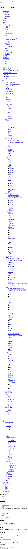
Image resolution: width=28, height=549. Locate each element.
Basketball (10, 164)
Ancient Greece (9, 155)
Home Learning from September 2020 (9, 422)
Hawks (8, 451)
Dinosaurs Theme (10, 458)
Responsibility (6, 485)
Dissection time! (11, 359)
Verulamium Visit (10, 118)
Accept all (4, 548)
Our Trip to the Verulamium (12, 233)
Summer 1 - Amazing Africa (11, 151)
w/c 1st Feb (9, 429)
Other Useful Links (5, 74)
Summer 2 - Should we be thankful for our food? (11, 85)
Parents (2, 65)
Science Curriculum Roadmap (9, 33)
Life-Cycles (7, 120)
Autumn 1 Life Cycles (10, 235)
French (10, 300)
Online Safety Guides (7, 54)
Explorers (9, 275)
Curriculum (4, 23)
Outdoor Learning (11, 206)
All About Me (7, 87)
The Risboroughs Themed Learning (12, 465)
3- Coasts (7, 130)
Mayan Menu (9, 129)
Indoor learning (11, 201)
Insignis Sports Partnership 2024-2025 (10, 39)
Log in (2, 492)
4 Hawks (7, 157)
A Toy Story (7, 88)
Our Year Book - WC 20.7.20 (11, 448)
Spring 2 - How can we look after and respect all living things (15, 141)
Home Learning (9, 329)
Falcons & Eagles (8, 461)
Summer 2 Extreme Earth (10, 239)
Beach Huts (10, 319)
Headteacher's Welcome (6, 11)
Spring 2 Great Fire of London (9, 93)
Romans (8, 356)
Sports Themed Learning (10, 467)
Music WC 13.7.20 (10, 447)
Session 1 (7, 480)
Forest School (6, 48)
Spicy (8, 397)
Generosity (6, 486)
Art (9, 299)
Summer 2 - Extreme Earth (11, 402)
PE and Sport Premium (5, 56)
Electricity (10, 252)
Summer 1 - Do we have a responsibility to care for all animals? (15, 197)
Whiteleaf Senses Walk (11, 266)
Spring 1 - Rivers (10, 400)
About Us (3, 10)
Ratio (9, 246)
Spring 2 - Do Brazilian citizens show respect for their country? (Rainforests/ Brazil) (17, 283)
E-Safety (3, 496)
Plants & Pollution (10, 355)
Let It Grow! (9, 215)
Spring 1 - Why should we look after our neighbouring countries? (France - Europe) (17, 289)
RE (9, 176)
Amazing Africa (9, 273)
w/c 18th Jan (9, 428)
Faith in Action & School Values (7, 483)
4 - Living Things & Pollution (11, 228)
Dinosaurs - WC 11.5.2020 (11, 442)
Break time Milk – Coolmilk (6, 69)
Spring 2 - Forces (10, 401)
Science (8, 105)
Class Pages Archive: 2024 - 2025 (8, 138)
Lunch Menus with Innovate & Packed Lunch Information (10, 73)
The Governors (5, 13)
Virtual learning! (8, 473)
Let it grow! (9, 346)
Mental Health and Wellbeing (6, 67)
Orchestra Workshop (11, 170)
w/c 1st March (9, 431)
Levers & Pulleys (11, 296)
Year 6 (8, 42)
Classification (9, 131)
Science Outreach (10, 117)
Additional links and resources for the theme (11, 437)
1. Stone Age (9, 217)
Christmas (10, 186)
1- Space (9, 378)
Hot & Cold (9, 453)
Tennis (10, 231)
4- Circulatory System (8, 132)
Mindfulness (7, 479)
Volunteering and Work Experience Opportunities (9, 62)
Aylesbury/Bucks (8, 96)
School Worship (5, 489)
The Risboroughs (10, 454)
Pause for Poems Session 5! (9, 476)
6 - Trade (9, 192)
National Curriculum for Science (10, 34)
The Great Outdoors (10, 459)
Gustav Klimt (9, 108)
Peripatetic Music (5, 75)
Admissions (4, 20)
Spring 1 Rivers (9, 237)
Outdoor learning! (11, 200)
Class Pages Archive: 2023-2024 (8, 193)
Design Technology (10, 111)
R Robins (6, 81)
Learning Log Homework (12, 295)
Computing (6, 43)
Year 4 (8, 41)
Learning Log (10, 160)
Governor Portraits (7, 14)
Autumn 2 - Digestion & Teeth (9, 104)
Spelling (7, 27)
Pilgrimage (10, 253)
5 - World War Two (10, 250)
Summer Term (9, 410)
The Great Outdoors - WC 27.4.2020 (12, 441)
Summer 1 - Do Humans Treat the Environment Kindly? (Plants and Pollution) (17, 290)
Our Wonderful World (10, 337)
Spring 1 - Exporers (10, 150)
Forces (7, 97)
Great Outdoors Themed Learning (11, 470)
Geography (10, 384)
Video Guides (7, 425)
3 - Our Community (10, 227)
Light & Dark (7, 98)
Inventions (9, 349)
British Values (4, 22)
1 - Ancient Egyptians (10, 223)
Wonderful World (10, 262)
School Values (4, 61)
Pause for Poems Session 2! (9, 474)
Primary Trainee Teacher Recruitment (7, 66)
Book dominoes (8, 478)
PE (9, 159)
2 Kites (7, 148)
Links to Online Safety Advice (8, 53)
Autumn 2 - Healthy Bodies (11, 149)
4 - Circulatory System (10, 248)
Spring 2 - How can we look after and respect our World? (14, 196)
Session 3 (7, 481)
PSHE (5, 47)
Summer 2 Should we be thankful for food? (13, 336)
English (5, 24)
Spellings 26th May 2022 (10, 373)
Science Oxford (9, 372)
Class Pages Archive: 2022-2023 (8, 256)
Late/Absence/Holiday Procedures (7, 72)
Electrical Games (9, 116)
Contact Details (5, 18)
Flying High (9, 146)
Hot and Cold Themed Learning (11, 464)
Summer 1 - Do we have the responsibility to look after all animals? (15, 142)
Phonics (7, 26)
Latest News (4, 64)
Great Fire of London (10, 345)
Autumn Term (9, 409)
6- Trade (7, 136)
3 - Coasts (9, 187)
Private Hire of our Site (6, 58)
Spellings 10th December (10, 377)
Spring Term (9, 412)
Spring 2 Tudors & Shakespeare (11, 238)
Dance (10, 298)
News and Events (4, 63)
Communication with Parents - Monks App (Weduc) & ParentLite (10, 70)
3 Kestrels (6, 95)
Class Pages (3, 504)
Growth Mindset (11, 313)
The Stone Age (9, 348)
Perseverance (6, 487)
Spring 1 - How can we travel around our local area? (14, 259)
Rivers (7, 121)
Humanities (6, 35)
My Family (9, 455)
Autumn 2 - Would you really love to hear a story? (13, 140)
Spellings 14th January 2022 (11, 376)
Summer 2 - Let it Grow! (10, 152)
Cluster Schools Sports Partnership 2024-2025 (11, 38)
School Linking (9, 109)
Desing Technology (11, 172)
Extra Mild (9, 396)
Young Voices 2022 (8, 391)
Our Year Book (9, 452)
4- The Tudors (9, 386)
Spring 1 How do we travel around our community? (14, 334)
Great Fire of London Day (12, 277)
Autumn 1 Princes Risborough (9, 91)
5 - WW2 (9, 191)
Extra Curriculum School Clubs (6, 71)
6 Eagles (7, 181)
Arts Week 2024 (11, 161)
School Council (5, 420)
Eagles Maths (9, 462)
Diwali (10, 294)
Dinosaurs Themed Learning (11, 469)
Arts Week (10, 361)
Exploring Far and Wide (10, 213)
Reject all (2, 548)
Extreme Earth (7, 123)
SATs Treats (10, 328)
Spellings (10, 254)
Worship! (7, 472)
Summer (9, 416)
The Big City (7, 90)
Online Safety (4, 51)
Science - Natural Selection (12, 380)
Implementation (8, 44)
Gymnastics (9, 106)
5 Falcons (6, 119)
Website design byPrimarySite (5, 517)
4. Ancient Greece (10, 220)
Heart (8, 133)
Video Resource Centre (6, 482)
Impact (7, 32)
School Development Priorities (6, 60)
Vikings (8, 178)
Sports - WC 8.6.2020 (10, 444)
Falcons (7, 434)
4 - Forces (9, 322)
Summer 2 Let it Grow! (9, 94)
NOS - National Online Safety (8, 52)
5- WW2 (7, 134)
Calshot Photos (9, 330)
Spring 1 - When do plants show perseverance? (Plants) (14, 282)
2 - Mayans (9, 315)
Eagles (7, 435)
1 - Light (9, 182)
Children (3, 80)
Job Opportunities (5, 17)
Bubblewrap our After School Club (7, 68)
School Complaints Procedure (6, 59)
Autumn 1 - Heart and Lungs (11, 399)
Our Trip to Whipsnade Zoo (12, 274)
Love (5, 484)
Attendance (4, 21)
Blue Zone (6, 79)
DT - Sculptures (11, 183)
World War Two (11, 251)
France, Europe (8, 99)
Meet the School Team (5, 12)
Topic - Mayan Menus (11, 317)
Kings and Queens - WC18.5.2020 (12, 443)
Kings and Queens (10, 457)
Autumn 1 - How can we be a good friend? (11, 82)
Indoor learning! (11, 203)
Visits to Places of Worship (6, 491)
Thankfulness (6, 488)
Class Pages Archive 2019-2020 (8, 407)
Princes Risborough (10, 212)
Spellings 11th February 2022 (11, 375)
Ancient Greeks (9, 354)
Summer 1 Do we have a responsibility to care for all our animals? (15, 335)
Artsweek (9, 101)
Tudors (8, 304)
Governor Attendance (7, 16)
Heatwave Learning (10, 341)
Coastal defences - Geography (12, 189)
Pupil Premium (5, 57)
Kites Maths (9, 449)
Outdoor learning (11, 202)
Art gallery (7, 36)
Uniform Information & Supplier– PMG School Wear (9, 76)
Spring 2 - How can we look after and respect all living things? (13, 84)
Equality (4, 49)
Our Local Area (9, 144)
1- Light (7, 124)
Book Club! (7, 423)
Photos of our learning (10, 286)
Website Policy (3, 515)
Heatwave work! (9, 342)
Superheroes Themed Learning (11, 471)
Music (9, 166)
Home (2, 503)
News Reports (10, 358)
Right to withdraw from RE (9, 46)
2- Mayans (7, 128)
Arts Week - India (11, 381)
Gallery (4, 419)
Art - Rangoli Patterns (13, 382)
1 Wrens (6, 86)
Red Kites (7, 432)
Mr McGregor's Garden (9, 89)
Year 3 (8, 40)
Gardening (10, 312)
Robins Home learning (8, 426)
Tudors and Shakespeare (10, 179)
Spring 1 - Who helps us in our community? (11, 83)
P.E (9, 303)
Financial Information (5, 50)
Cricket (10, 173)
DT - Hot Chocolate (11, 316)
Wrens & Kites (8, 438)
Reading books (8, 424)
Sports (8, 456)
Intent (6, 31)
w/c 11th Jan (9, 427)
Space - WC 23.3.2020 (10, 439)
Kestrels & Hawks (8, 450)
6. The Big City (9, 209)
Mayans (10, 244)
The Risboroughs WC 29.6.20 (11, 446)
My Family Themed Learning (11, 466)
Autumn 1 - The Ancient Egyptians (10, 100)
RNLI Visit (10, 255)
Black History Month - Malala (11, 127)
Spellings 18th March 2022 (11, 374)
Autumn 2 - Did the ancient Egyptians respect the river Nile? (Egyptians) (16, 288)
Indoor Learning (11, 205)
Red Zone (6, 78)
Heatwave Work (9, 332)
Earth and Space (9, 180)
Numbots (7, 29)
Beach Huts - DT (11, 188)
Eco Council (3, 498)
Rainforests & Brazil (10, 350)
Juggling (7, 477)
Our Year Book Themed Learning (11, 463)
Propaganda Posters (10, 135)
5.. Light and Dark (10, 221)
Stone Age (9, 153)
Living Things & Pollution (11, 167)
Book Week (10, 190)
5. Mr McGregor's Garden (11, 207)
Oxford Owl (9, 25)
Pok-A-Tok (10, 185)
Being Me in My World (11, 360)
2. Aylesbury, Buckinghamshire (11, 219)
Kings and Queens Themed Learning (12, 468)
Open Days (4, 19)
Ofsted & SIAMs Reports (6, 55)
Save (6, 548)
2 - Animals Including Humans (11, 225)
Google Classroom (8, 436)
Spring (8, 414)
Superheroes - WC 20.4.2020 (11, 440)
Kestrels (7, 433)
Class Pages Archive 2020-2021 (8, 392)
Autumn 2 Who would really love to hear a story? (13, 333)
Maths (5, 28)
